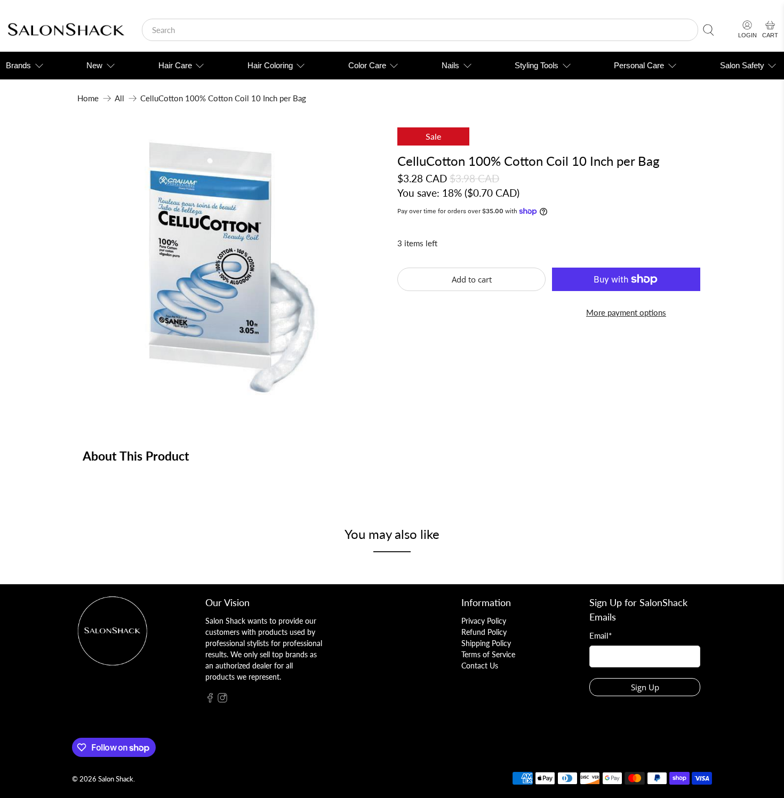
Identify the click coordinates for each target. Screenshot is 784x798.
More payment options (626, 312)
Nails (450, 65)
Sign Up (645, 687)
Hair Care (175, 65)
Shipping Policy (486, 643)
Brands (18, 65)
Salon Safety (742, 65)
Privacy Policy (483, 620)
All (119, 98)
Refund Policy (484, 631)
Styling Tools (536, 65)
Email (600, 635)
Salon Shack (115, 779)
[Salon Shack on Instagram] (222, 699)
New (94, 65)
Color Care (367, 65)
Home (88, 98)
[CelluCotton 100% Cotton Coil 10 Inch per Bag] (232, 266)
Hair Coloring (270, 65)
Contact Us (479, 665)
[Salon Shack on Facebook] (210, 699)
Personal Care (639, 65)
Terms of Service (488, 654)
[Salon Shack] (66, 30)
